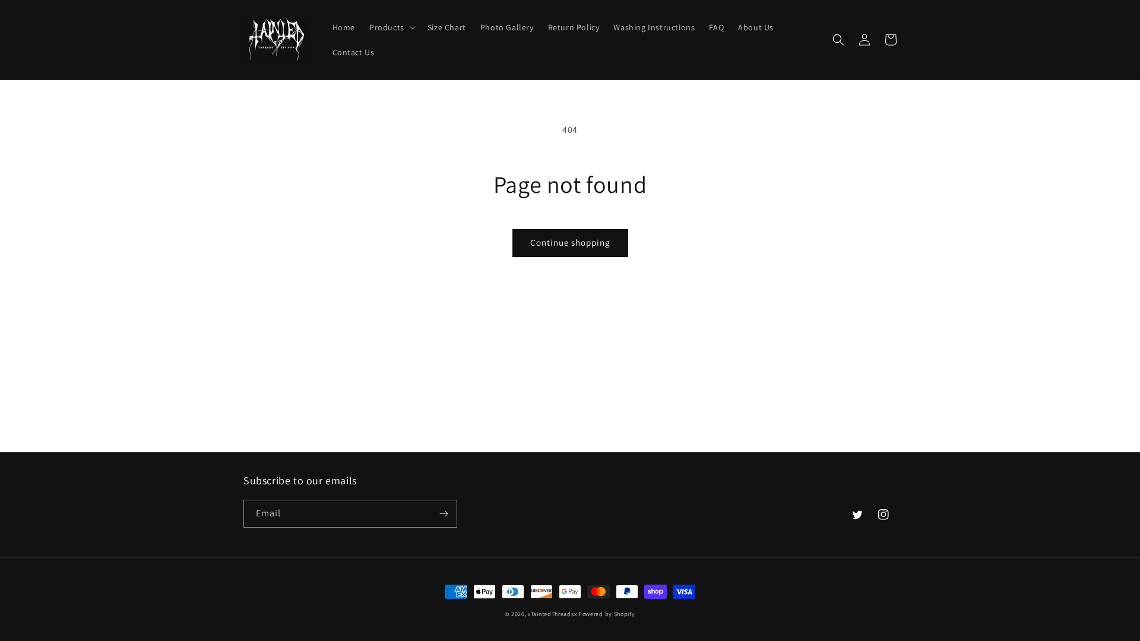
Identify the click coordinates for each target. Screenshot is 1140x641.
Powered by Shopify (606, 614)
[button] (391, 27)
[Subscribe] (443, 514)
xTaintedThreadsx (552, 614)
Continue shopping (570, 242)
